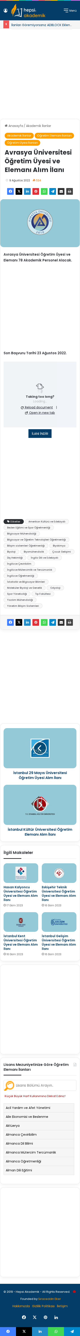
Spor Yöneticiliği (17, 594)
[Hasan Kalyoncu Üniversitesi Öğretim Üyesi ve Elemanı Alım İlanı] (21, 873)
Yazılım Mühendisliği (20, 600)
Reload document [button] (38, 407)
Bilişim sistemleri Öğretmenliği (26, 545)
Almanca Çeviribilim (21, 1134)
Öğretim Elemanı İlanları (54, 135)
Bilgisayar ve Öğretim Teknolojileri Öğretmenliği (36, 539)
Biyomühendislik (34, 551)
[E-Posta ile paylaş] (61, 191)
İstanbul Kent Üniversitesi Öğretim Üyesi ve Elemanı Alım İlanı (21, 942)
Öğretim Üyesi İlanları (22, 143)
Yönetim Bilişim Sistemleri (23, 606)
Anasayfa (15, 126)
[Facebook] (10, 191)
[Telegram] (52, 191)
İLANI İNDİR (40, 433)
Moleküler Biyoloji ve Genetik (24, 588)
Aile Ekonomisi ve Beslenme (27, 1116)
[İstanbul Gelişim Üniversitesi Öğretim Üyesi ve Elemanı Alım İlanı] (59, 922)
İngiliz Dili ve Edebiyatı (44, 557)
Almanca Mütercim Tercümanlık (31, 1152)
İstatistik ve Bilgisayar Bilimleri (26, 582)
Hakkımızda (21, 1306)
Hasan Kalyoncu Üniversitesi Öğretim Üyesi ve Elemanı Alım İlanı (21, 893)
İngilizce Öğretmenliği (20, 576)
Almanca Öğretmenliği (23, 1161)
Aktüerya (13, 1125)
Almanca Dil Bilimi (19, 1143)
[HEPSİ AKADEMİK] (28, 10)
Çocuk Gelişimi (61, 551)
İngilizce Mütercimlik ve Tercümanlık (29, 570)
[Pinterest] (35, 191)
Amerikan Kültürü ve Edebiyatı (46, 521)
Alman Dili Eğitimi (19, 1170)
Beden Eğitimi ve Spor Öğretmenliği (28, 527)
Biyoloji (11, 551)
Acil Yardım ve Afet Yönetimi (28, 1108)
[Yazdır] (69, 191)
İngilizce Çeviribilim (19, 563)
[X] (19, 191)
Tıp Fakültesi (43, 594)
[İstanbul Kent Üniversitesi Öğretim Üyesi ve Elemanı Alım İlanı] (21, 922)
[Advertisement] (40, 72)
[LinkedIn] (27, 191)
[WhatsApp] (44, 191)
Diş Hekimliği (15, 557)
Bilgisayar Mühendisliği (21, 533)
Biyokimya (59, 545)
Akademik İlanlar (38, 126)
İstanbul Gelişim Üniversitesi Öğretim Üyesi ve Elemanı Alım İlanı (59, 942)
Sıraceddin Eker (49, 1299)
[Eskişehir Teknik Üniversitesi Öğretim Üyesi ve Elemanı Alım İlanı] (59, 873)
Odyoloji (55, 588)
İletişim (62, 1306)
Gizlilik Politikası (43, 1306)
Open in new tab (41, 412)
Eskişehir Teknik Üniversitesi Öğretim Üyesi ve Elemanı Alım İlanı (59, 893)
